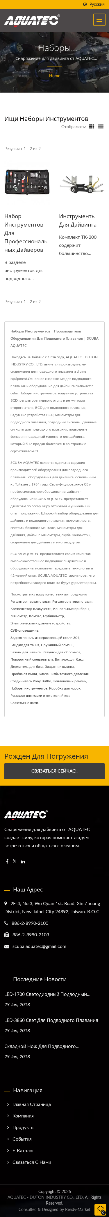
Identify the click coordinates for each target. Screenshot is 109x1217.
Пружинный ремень (57, 645)
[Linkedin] (23, 861)
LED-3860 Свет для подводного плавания (51, 1020)
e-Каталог (23, 1150)
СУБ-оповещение (24, 630)
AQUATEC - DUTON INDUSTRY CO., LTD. (46, 1198)
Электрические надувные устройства (40, 623)
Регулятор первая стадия (30, 601)
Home (54, 76)
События (22, 1139)
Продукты (23, 1127)
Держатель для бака (26, 666)
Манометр (18, 616)
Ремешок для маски (26, 695)
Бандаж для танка (24, 645)
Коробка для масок (64, 688)
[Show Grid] (92, 127)
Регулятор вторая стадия (72, 601)
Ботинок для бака (69, 659)
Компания (23, 1116)
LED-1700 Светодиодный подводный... (47, 994)
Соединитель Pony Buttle (30, 681)
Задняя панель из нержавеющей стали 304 (44, 637)
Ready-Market (77, 1210)
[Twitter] (14, 861)
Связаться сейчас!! (54, 771)
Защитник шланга (59, 666)
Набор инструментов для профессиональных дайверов (25, 232)
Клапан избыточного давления (64, 674)
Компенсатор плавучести (30, 609)
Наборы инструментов (28, 688)
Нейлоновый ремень (69, 681)
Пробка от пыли (23, 674)
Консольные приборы (71, 609)
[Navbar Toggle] (99, 20)
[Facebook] (7, 861)
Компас (35, 616)
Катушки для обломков (61, 652)
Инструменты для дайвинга (78, 220)
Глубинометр (53, 616)
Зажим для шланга (25, 652)
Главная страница (31, 1104)
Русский (97, 4)
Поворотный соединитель (31, 659)
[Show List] (101, 127)
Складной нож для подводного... (41, 1046)
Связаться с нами (24, 703)
